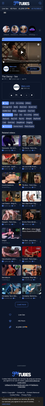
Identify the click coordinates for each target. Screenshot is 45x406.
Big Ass (21, 119)
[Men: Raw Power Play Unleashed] (31, 199)
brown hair (32, 107)
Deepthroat (20, 122)
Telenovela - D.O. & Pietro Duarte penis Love (9, 148)
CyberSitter (21, 387)
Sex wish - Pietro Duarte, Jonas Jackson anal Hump (29, 259)
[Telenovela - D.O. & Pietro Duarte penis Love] (11, 144)
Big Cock (14, 119)
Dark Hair (11, 122)
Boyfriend (37, 119)
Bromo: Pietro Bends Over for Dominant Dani (29, 222)
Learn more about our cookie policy (28, 382)
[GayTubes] (22, 3)
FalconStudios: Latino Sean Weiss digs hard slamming (9, 259)
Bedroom (6, 119)
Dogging (29, 122)
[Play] (21, 52)
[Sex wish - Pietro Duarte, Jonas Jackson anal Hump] (31, 255)
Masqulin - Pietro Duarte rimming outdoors (9, 222)
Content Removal (33, 392)
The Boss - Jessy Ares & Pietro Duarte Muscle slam (29, 240)
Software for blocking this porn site (16, 385)
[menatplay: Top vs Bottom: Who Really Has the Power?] (11, 292)
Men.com (13, 66)
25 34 (12, 103)
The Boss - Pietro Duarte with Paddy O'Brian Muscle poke (29, 185)
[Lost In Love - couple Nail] (11, 162)
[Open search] (40, 3)
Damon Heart (18, 126)
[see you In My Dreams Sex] (31, 162)
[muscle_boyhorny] (11, 181)
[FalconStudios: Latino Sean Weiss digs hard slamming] (11, 255)
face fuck (31, 111)
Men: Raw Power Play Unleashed (29, 203)
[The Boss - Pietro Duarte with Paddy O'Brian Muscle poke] (31, 181)
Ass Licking (27, 115)
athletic (28, 103)
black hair (23, 107)
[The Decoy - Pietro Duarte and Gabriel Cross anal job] (31, 144)
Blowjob (28, 119)
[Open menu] (3, 3)
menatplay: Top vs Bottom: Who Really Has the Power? (9, 296)
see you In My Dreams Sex (29, 167)
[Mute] (5, 44)
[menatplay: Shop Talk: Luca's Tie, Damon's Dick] (31, 273)
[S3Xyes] (11, 236)
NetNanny (34, 385)
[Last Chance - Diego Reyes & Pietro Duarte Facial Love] (11, 199)
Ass (21, 115)
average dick (7, 107)
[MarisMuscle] (11, 273)
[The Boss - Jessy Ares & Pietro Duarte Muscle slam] (31, 236)
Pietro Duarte (29, 126)
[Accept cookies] (39, 401)
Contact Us (21, 392)
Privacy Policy (26, 395)
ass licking (19, 103)
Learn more (6, 404)
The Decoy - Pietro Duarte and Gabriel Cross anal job (30, 148)
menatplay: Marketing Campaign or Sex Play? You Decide (30, 296)
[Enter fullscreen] (38, 56)
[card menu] (20, 149)
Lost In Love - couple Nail (9, 167)
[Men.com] (6, 69)
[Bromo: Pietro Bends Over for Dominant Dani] (31, 218)
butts (14, 111)
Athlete (36, 115)
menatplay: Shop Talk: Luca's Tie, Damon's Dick (29, 277)
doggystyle (22, 111)
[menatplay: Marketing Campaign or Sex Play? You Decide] (31, 292)
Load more (21, 304)
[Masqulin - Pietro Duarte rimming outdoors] (11, 218)
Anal (15, 115)
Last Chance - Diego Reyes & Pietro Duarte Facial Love (9, 203)
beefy (16, 107)
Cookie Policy (14, 395)
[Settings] (38, 44)
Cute (4, 122)
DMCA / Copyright (8, 392)
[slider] (22, 62)
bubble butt (7, 111)
